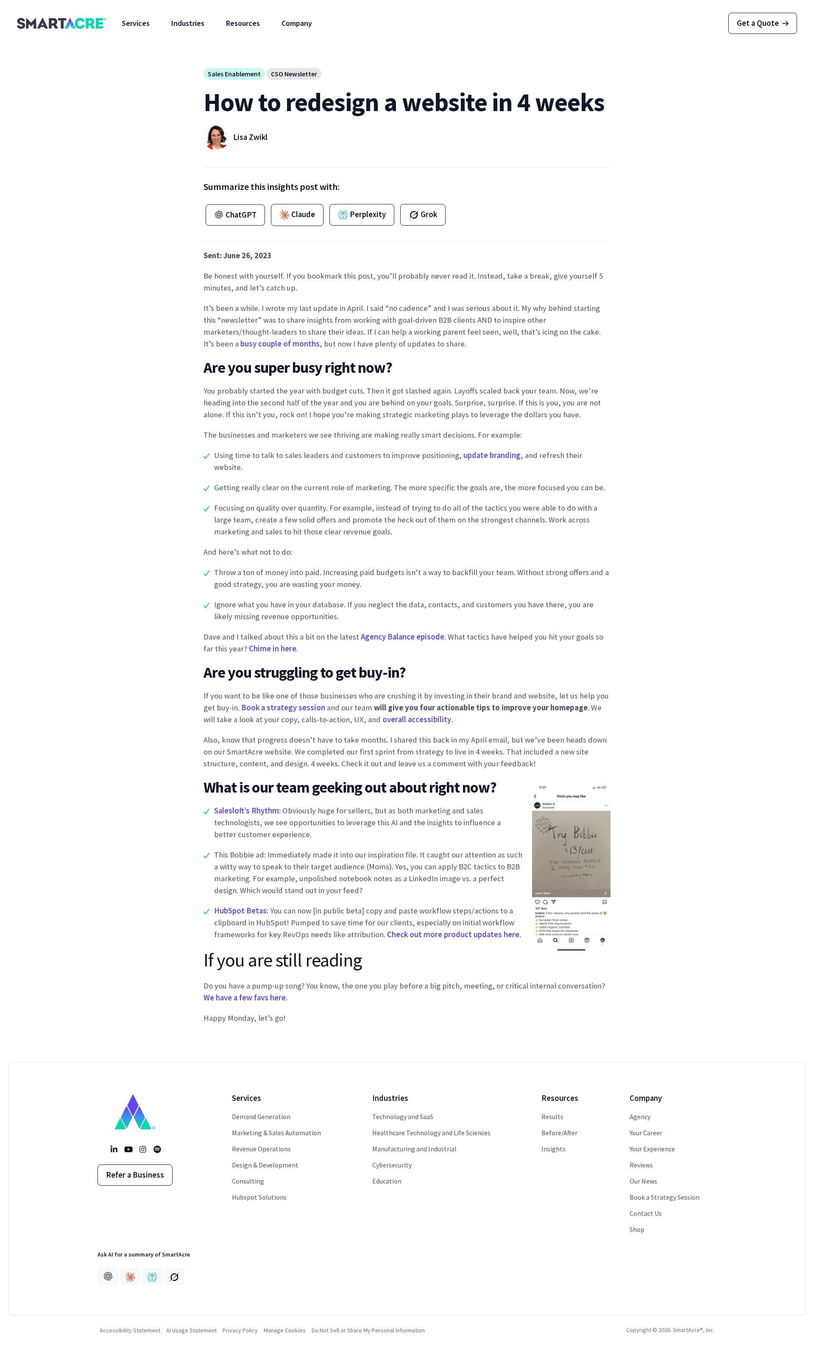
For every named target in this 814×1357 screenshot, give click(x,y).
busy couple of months (280, 344)
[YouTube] (128, 1149)
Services (136, 23)
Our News (643, 1181)
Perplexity (367, 214)
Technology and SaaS (402, 1116)
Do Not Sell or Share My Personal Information (368, 1330)
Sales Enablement (234, 74)
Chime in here (272, 648)
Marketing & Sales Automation (276, 1132)
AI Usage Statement (191, 1330)
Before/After (559, 1132)
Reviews (641, 1165)
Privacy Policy (240, 1330)
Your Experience (652, 1149)
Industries (187, 23)
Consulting (248, 1181)
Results (552, 1116)
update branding (492, 455)
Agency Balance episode (402, 637)
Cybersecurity (392, 1165)
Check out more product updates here (453, 934)
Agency (640, 1116)
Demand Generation (261, 1116)
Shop (637, 1229)
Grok (428, 214)
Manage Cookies (285, 1330)
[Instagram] (142, 1149)
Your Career (646, 1132)
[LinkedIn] (113, 1149)
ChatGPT (240, 215)
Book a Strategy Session (665, 1197)
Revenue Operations (261, 1149)
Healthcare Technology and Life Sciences (431, 1132)
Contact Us (646, 1213)
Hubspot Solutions (259, 1197)
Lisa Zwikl (250, 137)
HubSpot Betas (240, 911)
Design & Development (265, 1165)
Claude (302, 214)
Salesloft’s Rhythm (246, 810)
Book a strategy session (283, 707)
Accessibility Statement (130, 1330)
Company (297, 23)
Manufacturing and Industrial (414, 1149)
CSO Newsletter (294, 74)
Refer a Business (135, 1175)
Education (386, 1181)
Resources (243, 23)
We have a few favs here (245, 997)
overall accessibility (416, 719)
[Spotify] (157, 1149)
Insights (553, 1149)
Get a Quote (758, 23)
